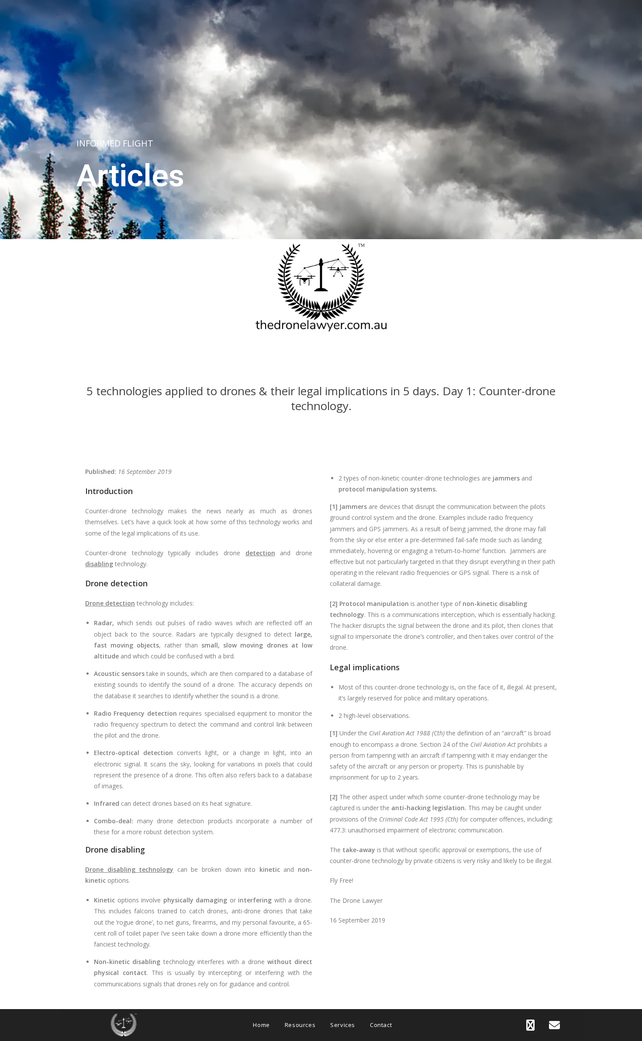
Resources (300, 1025)
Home (261, 1025)
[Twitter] (531, 1025)
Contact (381, 1025)
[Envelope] (555, 1025)
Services (342, 1025)
